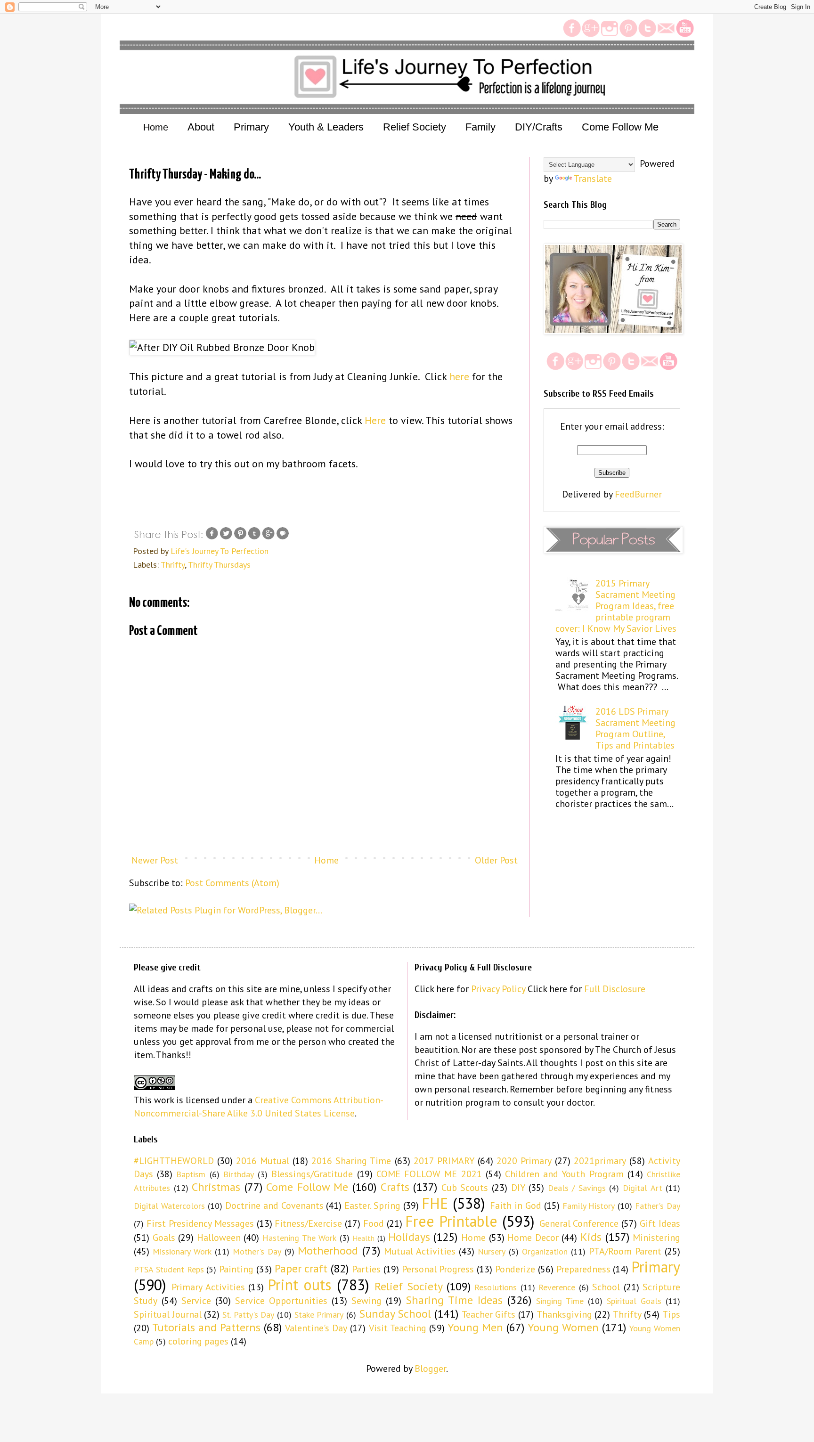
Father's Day (657, 1205)
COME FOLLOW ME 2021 (429, 1174)
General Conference (579, 1223)
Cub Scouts (464, 1187)
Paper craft (301, 1268)
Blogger (430, 1368)
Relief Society (408, 1286)
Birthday (238, 1174)
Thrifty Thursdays (219, 564)
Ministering (656, 1237)
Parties (366, 1269)
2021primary (600, 1161)
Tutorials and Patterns (206, 1327)
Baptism (190, 1174)
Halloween (219, 1237)
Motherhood (328, 1250)
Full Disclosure (614, 989)
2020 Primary (524, 1161)
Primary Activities (207, 1287)
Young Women (563, 1327)
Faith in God (515, 1205)
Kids (591, 1237)
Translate (593, 178)
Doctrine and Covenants (274, 1205)
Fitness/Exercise (308, 1223)
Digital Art (642, 1187)
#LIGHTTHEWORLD (174, 1161)
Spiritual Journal (168, 1314)
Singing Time (560, 1300)
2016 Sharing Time (351, 1161)
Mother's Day (257, 1251)
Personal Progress (438, 1269)
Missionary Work (182, 1251)
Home (155, 127)
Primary (655, 1267)
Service (196, 1301)
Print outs (299, 1285)
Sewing (366, 1301)
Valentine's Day (316, 1328)
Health (363, 1238)
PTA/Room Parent (625, 1251)
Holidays (409, 1237)
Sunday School (395, 1313)
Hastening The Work (299, 1237)
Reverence (556, 1287)
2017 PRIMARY (444, 1161)
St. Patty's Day (248, 1314)
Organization (545, 1251)
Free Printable (451, 1221)
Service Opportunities (281, 1301)
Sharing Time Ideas (454, 1300)
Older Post (496, 860)
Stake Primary (319, 1314)
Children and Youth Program (564, 1174)
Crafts (395, 1187)
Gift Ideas (660, 1223)
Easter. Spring (372, 1205)
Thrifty (173, 564)
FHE (435, 1203)
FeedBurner (638, 494)
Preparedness (583, 1269)
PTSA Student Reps (169, 1269)
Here (375, 420)
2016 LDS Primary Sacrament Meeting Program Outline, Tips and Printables (635, 728)
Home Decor (533, 1237)
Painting (236, 1269)
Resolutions (495, 1287)
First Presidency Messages (200, 1223)
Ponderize (515, 1269)
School (606, 1287)
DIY (518, 1187)
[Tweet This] (226, 537)
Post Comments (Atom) (232, 883)
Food (373, 1223)
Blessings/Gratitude (312, 1174)
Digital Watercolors (169, 1205)
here (459, 376)
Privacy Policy (498, 989)
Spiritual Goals (634, 1300)
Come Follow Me (307, 1187)
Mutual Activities (420, 1251)
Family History (588, 1205)
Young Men (475, 1327)
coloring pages (198, 1341)
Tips (671, 1314)
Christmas (216, 1187)
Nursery (491, 1251)
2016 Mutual (262, 1161)
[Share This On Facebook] (212, 537)
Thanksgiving (564, 1314)
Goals (164, 1237)
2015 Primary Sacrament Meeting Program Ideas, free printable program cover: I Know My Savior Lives (615, 606)
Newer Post (154, 860)
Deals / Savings (577, 1187)
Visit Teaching (397, 1328)
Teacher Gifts (489, 1314)
